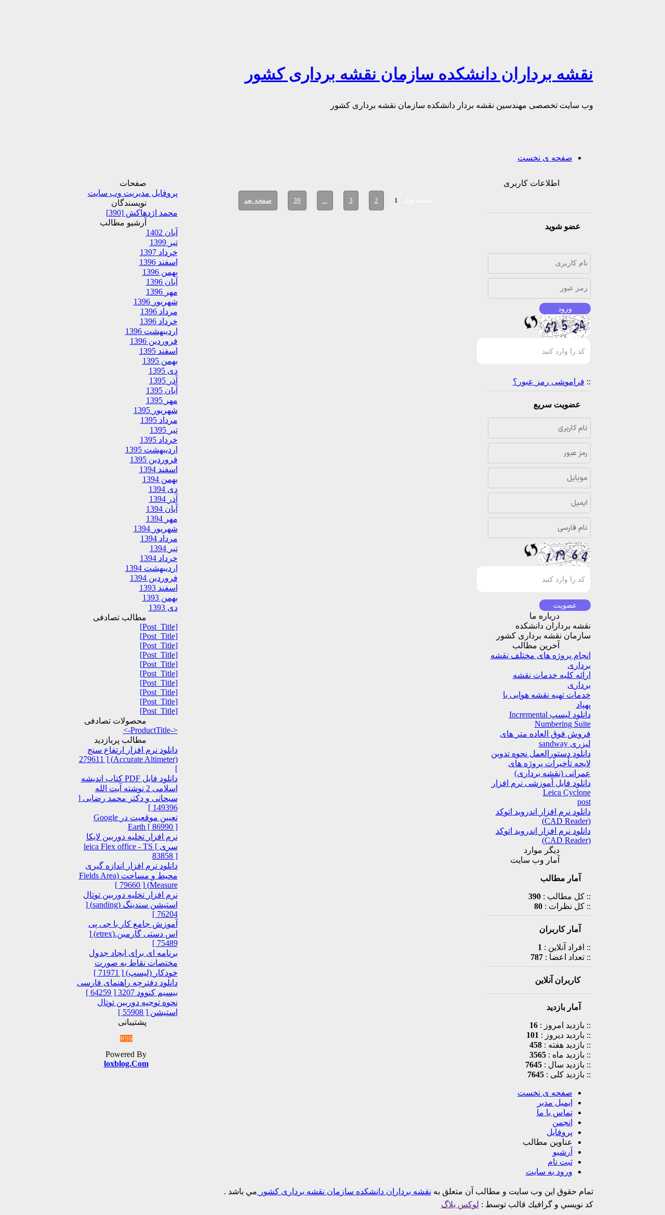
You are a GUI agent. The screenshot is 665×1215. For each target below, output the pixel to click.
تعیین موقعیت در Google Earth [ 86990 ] (136, 822)
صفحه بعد (258, 200)
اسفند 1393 (158, 587)
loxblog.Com (126, 1063)
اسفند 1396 (158, 262)
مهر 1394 (162, 518)
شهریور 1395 (156, 410)
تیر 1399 (164, 242)
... (325, 200)
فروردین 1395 (154, 459)
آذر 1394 (163, 499)
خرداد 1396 (159, 321)
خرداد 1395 (159, 439)
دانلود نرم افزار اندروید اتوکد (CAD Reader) (543, 816)
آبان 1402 (162, 232)
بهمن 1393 (160, 597)
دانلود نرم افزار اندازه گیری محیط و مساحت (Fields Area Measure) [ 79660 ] (128, 875)
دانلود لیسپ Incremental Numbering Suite (550, 719)
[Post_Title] (159, 626)
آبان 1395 (162, 390)
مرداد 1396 (159, 311)
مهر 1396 (162, 291)
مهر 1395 (162, 400)
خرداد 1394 (159, 558)
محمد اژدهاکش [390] (142, 212)
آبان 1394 (162, 508)
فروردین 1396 (154, 341)
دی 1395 (163, 370)
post (584, 801)
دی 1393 (163, 607)
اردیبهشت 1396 (151, 331)
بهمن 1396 (160, 272)
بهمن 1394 (160, 479)
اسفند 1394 (158, 469)
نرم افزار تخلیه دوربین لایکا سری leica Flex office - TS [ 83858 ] (131, 846)
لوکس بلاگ (460, 1204)
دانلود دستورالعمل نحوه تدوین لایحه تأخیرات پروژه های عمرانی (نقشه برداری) (541, 763)
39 (297, 200)
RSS (126, 1038)
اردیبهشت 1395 (151, 449)
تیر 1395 (164, 429)
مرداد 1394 (159, 538)
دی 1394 (163, 489)
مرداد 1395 (159, 420)
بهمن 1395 (160, 360)
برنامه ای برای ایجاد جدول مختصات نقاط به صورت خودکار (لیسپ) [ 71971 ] (133, 963)
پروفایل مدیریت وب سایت (133, 193)
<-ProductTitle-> (150, 730)
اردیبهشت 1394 (151, 568)
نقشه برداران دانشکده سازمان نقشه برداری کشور (419, 73)
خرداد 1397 (159, 252)
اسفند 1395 (158, 350)
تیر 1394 (164, 548)
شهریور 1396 (156, 301)
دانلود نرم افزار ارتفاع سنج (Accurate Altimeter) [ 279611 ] (128, 759)
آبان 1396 (162, 281)
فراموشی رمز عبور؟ (548, 381)
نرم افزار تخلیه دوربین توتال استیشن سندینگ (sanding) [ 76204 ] (130, 904)
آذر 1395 (163, 380)
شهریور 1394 (156, 528)
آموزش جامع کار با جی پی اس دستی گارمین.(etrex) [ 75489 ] (133, 933)
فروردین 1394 (154, 577)
